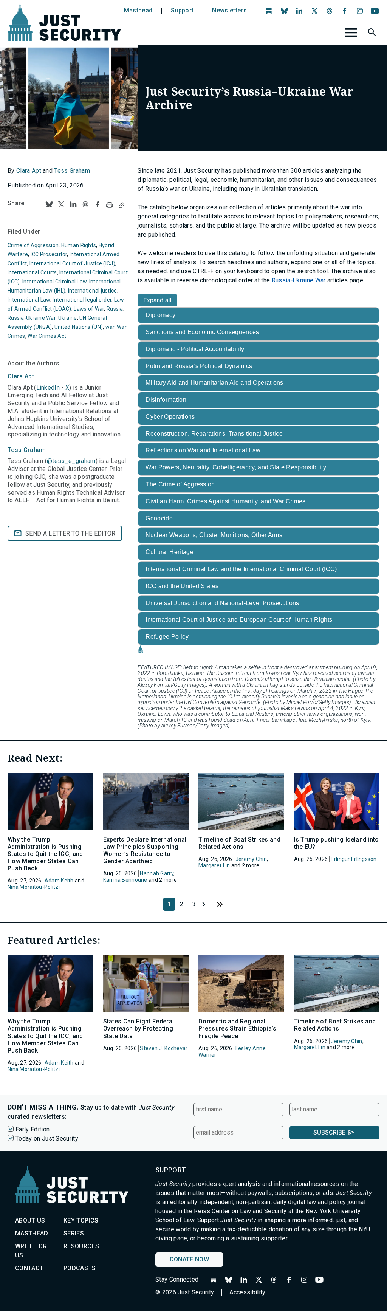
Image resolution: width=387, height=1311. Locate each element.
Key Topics (80, 1220)
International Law (29, 300)
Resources (81, 1246)
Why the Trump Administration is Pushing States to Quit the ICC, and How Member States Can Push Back (45, 854)
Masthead (138, 11)
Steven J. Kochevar (163, 1048)
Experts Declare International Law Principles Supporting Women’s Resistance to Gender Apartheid (145, 850)
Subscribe (329, 1132)
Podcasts (79, 1268)
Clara (21, 376)
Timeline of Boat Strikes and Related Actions (239, 843)
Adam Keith (59, 881)
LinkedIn (48, 387)
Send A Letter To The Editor (70, 533)
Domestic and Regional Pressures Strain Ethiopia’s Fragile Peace (237, 1028)
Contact (29, 1268)
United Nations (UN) (78, 327)
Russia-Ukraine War (299, 280)
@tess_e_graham (71, 460)
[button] (373, 33)
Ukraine (67, 318)
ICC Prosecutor (49, 254)
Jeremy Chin (251, 859)
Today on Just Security (46, 1138)
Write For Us (31, 1251)
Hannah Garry (156, 873)
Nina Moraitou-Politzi (34, 887)
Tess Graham (72, 170)
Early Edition (32, 1129)
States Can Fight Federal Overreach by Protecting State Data (138, 1028)
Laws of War (89, 309)
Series (73, 1233)
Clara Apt (28, 170)
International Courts (32, 272)
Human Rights (78, 245)
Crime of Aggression (33, 245)
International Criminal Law (54, 282)
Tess (27, 450)
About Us (30, 1220)
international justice (92, 291)
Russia (115, 309)
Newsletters (229, 11)
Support (182, 11)
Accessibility (247, 1292)
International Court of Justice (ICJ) (72, 263)
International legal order (82, 300)
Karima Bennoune (125, 880)
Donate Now (189, 1259)
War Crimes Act (47, 336)
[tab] (258, 315)
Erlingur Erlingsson (353, 859)
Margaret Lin (214, 865)
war (110, 327)
